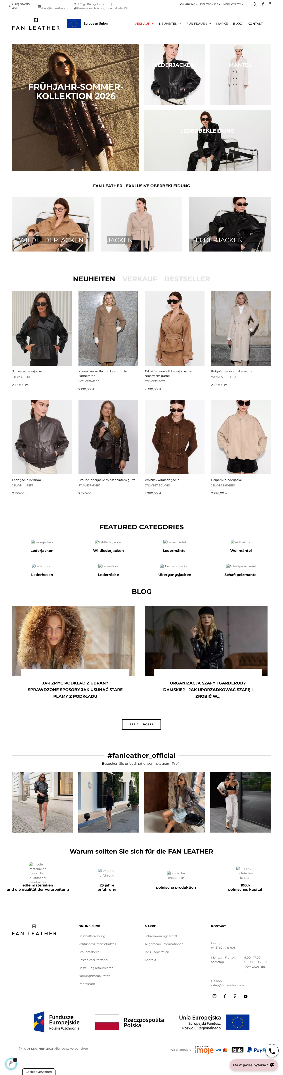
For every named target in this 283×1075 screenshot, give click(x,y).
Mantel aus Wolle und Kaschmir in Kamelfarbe (102, 373)
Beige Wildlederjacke (226, 480)
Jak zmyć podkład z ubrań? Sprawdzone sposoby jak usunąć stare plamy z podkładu (75, 690)
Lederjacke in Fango (26, 480)
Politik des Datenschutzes (97, 944)
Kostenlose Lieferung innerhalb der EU (102, 8)
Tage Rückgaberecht (92, 4)
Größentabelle (88, 952)
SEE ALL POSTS (141, 724)
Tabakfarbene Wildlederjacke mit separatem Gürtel (169, 373)
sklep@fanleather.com (56, 8)
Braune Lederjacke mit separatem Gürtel (107, 480)
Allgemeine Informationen (164, 944)
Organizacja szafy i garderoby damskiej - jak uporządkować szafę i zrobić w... (208, 690)
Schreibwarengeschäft (161, 936)
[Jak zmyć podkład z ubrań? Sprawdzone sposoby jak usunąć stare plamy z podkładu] (73, 641)
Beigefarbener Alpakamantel (232, 371)
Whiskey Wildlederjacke (162, 480)
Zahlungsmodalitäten (94, 976)
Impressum (86, 983)
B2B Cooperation (157, 952)
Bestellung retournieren (95, 968)
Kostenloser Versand (93, 960)
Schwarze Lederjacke (27, 371)
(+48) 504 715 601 (223, 947)
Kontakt (150, 960)
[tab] (94, 278)
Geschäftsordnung (91, 936)
